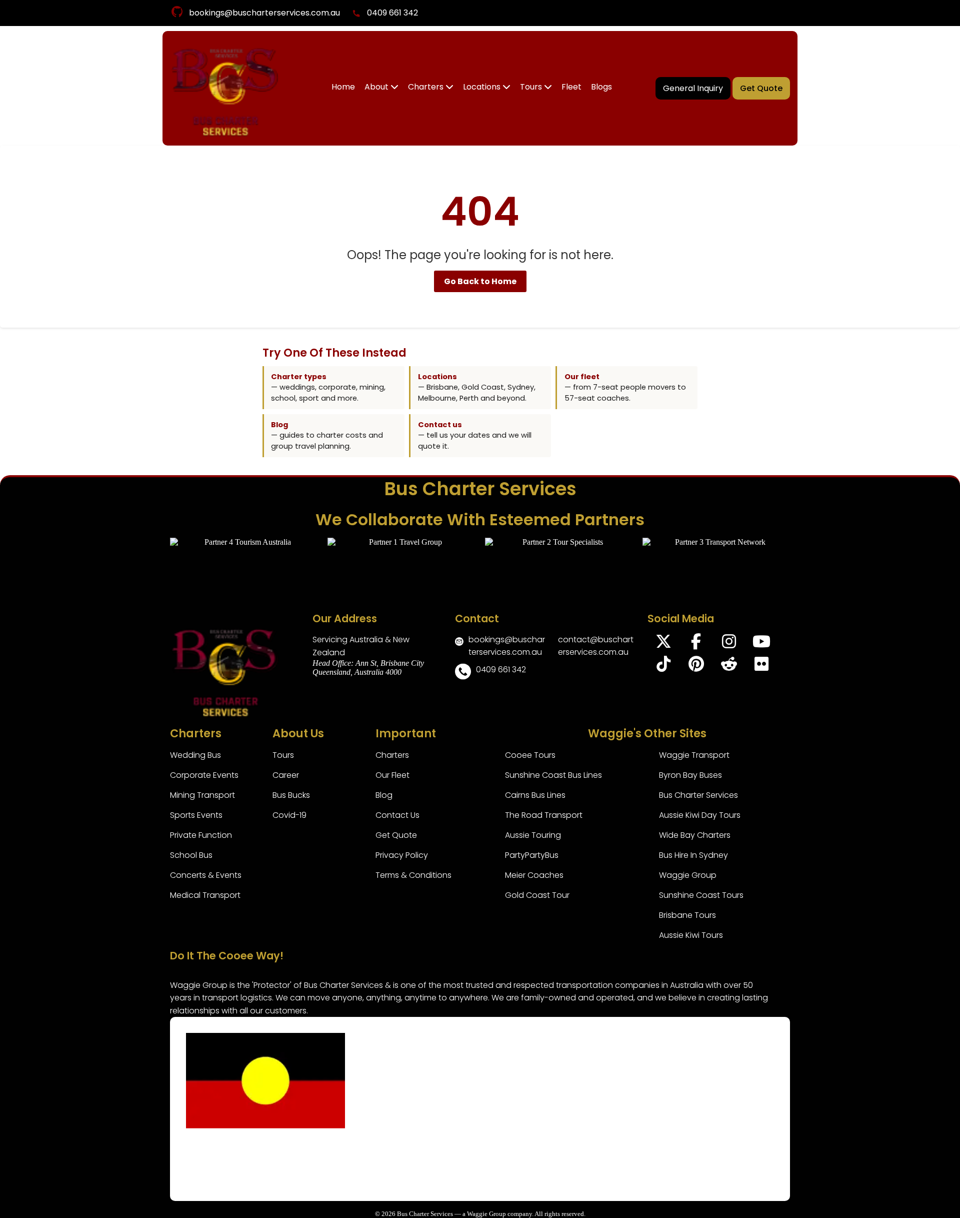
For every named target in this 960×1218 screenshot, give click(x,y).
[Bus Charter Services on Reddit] (728, 667)
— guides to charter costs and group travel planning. (327, 435)
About (377, 87)
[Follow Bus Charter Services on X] (664, 644)
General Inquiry (693, 88)
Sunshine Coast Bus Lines (553, 775)
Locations (482, 87)
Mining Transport (202, 795)
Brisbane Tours (687, 915)
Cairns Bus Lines (535, 795)
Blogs (601, 87)
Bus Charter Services (698, 795)
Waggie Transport (694, 755)
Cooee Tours (530, 755)
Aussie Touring (533, 835)
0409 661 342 (392, 13)
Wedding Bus (195, 755)
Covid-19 (289, 815)
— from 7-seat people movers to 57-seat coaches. (625, 387)
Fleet (572, 87)
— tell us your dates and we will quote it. (475, 435)
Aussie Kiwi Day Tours (699, 815)
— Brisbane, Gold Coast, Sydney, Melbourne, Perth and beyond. (477, 387)
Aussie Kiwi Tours (691, 935)
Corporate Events (204, 775)
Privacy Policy (402, 855)
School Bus (191, 855)
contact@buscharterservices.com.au (596, 646)
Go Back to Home (480, 281)
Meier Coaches (534, 875)
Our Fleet (393, 775)
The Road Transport (543, 815)
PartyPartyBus (531, 855)
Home (343, 87)
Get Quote (761, 88)
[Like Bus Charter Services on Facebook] (696, 644)
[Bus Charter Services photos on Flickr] (761, 667)
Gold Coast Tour (537, 895)
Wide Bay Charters (694, 835)
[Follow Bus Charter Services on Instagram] (728, 644)
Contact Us (398, 815)
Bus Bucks (291, 795)
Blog (384, 795)
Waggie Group (687, 875)
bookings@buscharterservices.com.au (264, 13)
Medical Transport (205, 895)
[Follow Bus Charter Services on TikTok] (664, 667)
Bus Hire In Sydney (693, 855)
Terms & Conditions (414, 875)
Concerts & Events (206, 875)
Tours (532, 87)
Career (285, 775)
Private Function (201, 835)
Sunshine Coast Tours (701, 895)
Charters (427, 87)
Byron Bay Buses (690, 775)
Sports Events (196, 815)
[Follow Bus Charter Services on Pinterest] (696, 667)
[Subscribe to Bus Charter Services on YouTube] (761, 644)
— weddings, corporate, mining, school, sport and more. (328, 387)
